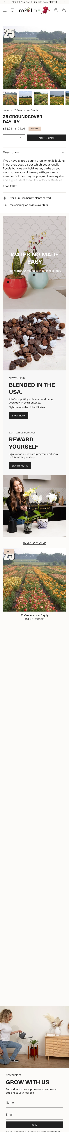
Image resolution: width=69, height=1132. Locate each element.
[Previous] (4, 2)
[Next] (64, 2)
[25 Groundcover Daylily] (34, 580)
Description (11, 152)
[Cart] (64, 10)
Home (6, 110)
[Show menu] (4, 10)
